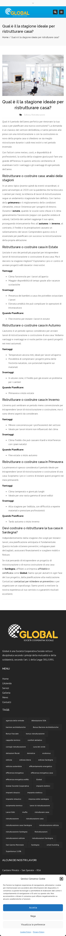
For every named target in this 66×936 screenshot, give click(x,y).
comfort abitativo (35, 740)
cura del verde (39, 747)
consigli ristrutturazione (16, 747)
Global (39, 779)
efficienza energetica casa (42, 773)
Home (5, 37)
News (5, 697)
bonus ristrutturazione (35, 733)
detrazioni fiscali (13, 753)
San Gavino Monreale (15, 845)
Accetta (33, 907)
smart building (53, 845)
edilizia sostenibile (14, 766)
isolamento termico (14, 805)
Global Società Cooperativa (17, 786)
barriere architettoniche (16, 727)
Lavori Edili (10, 812)
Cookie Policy (25, 932)
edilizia (9, 760)
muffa (24, 812)
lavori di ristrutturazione (40, 805)
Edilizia (27, 114)
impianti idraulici (13, 792)
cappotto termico (13, 740)
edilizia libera (25, 760)
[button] (61, 878)
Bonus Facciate (12, 733)
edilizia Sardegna (45, 760)
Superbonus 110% (13, 851)
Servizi (5, 688)
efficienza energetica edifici (17, 779)
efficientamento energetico (40, 766)
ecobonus (46, 753)
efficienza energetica (14, 773)
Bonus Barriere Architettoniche (45, 727)
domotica (31, 753)
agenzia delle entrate (15, 720)
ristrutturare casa (42, 812)
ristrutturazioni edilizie (15, 838)
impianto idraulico (13, 799)
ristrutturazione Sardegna (16, 832)
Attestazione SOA (38, 720)
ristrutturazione (12, 818)
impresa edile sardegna (39, 799)
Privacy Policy (38, 932)
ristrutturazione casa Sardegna (19, 825)
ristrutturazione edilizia (49, 825)
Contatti (6, 702)
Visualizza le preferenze (33, 924)
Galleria (6, 692)
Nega (33, 916)
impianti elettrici (43, 786)
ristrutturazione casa (34, 818)
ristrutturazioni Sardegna (42, 838)
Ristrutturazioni (38, 114)
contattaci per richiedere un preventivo (34, 581)
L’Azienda (7, 683)
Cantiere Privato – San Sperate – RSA (21, 870)
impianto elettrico (34, 792)
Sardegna (35, 845)
